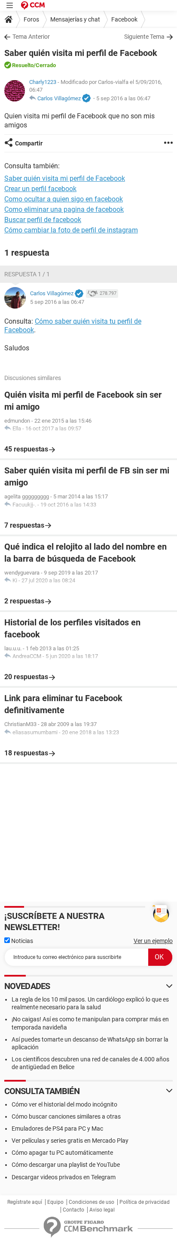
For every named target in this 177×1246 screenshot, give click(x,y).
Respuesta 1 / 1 (27, 274)
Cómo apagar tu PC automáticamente (62, 1152)
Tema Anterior (31, 36)
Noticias (21, 940)
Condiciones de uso (91, 1202)
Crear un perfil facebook (40, 189)
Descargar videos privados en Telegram (64, 1177)
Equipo (55, 1202)
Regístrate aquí (24, 1202)
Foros (31, 19)
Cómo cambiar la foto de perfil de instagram (71, 230)
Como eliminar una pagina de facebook (64, 209)
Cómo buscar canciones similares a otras (66, 1116)
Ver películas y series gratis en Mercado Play (70, 1140)
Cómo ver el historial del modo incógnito (64, 1104)
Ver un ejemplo (153, 940)
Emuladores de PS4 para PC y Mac (57, 1128)
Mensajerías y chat (75, 19)
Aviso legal (102, 1210)
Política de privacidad (144, 1202)
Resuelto (23, 65)
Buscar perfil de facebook (42, 220)
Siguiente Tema (144, 36)
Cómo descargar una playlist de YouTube (66, 1164)
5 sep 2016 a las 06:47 (123, 98)
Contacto (73, 1210)
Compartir (29, 143)
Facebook (124, 19)
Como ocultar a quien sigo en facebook (63, 199)
